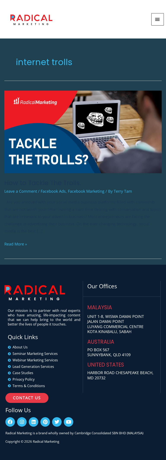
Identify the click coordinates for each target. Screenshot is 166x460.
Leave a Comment (20, 191)
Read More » (15, 243)
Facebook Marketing (86, 191)
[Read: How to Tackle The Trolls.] (83, 131)
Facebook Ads (53, 191)
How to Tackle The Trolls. (42, 183)
